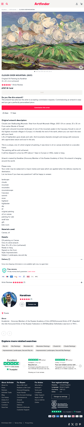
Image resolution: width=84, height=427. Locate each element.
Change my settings (60, 396)
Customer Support (23, 410)
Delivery (19, 405)
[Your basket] (81, 4)
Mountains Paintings (43, 346)
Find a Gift (20, 402)
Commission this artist (42, 107)
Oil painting (6, 240)
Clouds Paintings (69, 346)
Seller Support (39, 395)
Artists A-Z (5, 400)
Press (3, 387)
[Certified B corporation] (60, 404)
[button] (81, 67)
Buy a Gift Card (22, 385)
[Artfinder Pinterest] (80, 424)
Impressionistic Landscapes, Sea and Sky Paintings (53, 350)
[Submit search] (6, 3)
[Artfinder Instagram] (76, 424)
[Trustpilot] (66, 411)
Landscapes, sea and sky (17, 255)
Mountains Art (28, 346)
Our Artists (5, 397)
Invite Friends (21, 392)
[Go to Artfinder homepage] (42, 4)
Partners (4, 390)
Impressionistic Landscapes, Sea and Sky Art (18, 350)
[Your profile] (77, 4)
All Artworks (12, 9)
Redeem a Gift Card (23, 387)
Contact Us (5, 402)
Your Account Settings (24, 395)
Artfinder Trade (7, 392)
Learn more (31, 271)
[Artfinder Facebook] (69, 424)
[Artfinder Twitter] (72, 424)
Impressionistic (12, 253)
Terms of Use (18, 423)
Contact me (32, 304)
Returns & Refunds (23, 407)
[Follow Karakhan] (22, 304)
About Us (5, 385)
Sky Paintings (15, 346)
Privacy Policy (29, 423)
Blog (3, 395)
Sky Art (5, 346)
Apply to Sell (39, 397)
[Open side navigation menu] (2, 4)
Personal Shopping (23, 390)
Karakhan (4, 9)
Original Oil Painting (9, 79)
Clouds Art (56, 346)
